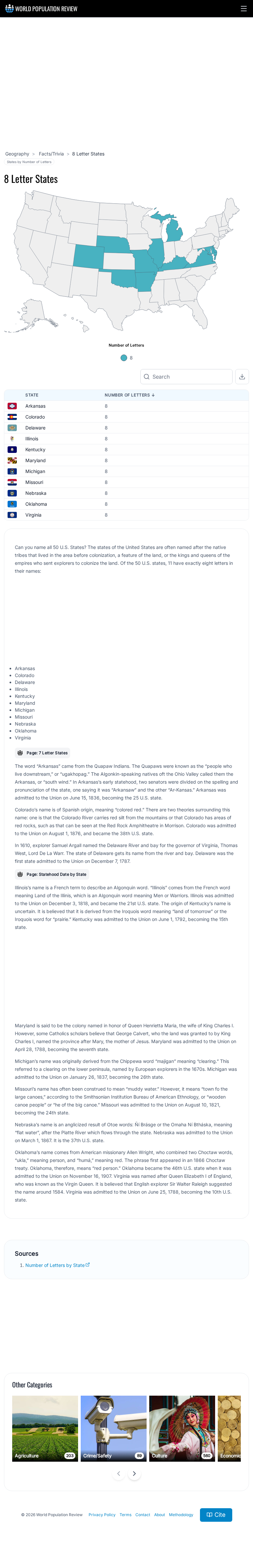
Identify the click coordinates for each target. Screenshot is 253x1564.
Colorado (35, 417)
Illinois (31, 438)
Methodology (181, 1514)
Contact (142, 1514)
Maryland (35, 460)
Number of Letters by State (55, 1265)
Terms (125, 1514)
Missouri (34, 482)
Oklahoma (36, 504)
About (159, 1514)
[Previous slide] (118, 1473)
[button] (243, 9)
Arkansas (35, 406)
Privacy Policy (102, 1514)
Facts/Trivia (51, 153)
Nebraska (35, 493)
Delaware (35, 427)
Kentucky (35, 449)
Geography (17, 153)
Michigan (35, 471)
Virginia (33, 515)
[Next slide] (134, 1473)
